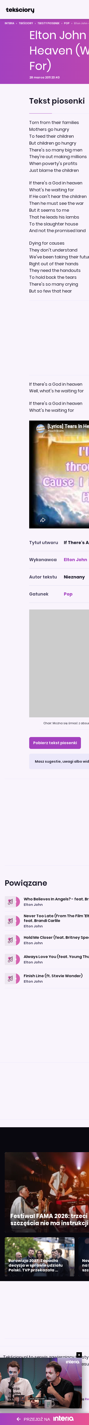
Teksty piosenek (48, 23)
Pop (67, 23)
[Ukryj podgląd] (79, 1355)
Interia (9, 23)
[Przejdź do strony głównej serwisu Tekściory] (20, 9)
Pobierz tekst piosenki (55, 743)
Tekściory (26, 23)
